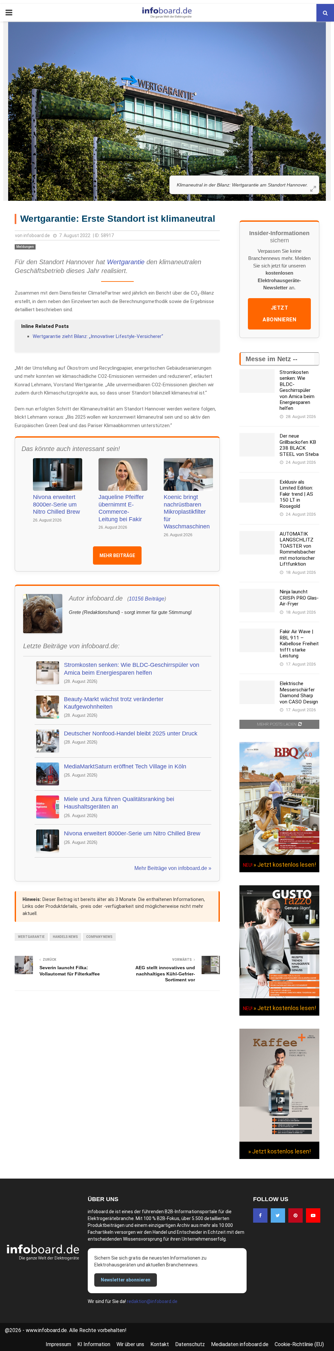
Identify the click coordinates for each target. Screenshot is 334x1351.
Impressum (58, 1344)
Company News (99, 937)
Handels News (65, 937)
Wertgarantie (125, 261)
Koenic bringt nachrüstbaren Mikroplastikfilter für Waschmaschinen (187, 512)
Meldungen (25, 247)
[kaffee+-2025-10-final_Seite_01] (279, 1140)
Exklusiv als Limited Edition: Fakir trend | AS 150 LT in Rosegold (296, 494)
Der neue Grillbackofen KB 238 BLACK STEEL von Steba (299, 445)
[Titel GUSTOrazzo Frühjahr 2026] (279, 996)
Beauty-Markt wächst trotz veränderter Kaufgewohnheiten (113, 703)
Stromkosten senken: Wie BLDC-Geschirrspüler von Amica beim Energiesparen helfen (131, 669)
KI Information (93, 1344)
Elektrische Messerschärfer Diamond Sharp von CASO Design (299, 692)
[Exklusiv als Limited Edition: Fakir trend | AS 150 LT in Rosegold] (257, 491)
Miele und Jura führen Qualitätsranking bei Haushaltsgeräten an (119, 803)
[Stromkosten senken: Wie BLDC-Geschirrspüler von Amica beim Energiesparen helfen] (257, 381)
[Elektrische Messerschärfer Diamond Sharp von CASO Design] (257, 692)
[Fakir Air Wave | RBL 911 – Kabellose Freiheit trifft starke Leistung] (257, 640)
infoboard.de (36, 235)
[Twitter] (278, 1215)
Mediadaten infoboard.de (239, 1344)
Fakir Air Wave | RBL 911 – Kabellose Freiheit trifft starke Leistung (299, 644)
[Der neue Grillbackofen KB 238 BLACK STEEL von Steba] (257, 445)
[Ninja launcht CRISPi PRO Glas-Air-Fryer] (257, 600)
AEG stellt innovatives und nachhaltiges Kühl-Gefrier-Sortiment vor (165, 973)
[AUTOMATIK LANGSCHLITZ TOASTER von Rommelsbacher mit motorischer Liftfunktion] (257, 543)
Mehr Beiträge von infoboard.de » (172, 868)
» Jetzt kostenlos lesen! (284, 864)
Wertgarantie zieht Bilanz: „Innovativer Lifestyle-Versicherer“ (98, 336)
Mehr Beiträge (117, 555)
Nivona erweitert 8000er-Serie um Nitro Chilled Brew (56, 504)
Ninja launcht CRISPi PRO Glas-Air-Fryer (299, 598)
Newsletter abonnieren (125, 1279)
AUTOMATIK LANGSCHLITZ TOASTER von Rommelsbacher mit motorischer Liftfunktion (297, 549)
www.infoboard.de (46, 1330)
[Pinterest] (295, 1215)
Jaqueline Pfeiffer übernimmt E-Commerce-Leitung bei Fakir (121, 508)
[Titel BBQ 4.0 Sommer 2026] (279, 853)
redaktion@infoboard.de (152, 1301)
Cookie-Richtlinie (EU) (299, 1344)
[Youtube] (313, 1215)
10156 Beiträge (146, 599)
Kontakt (159, 1344)
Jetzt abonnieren (279, 314)
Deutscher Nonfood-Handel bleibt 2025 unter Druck (130, 733)
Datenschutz (190, 1344)
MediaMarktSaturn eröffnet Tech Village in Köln (125, 766)
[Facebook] (260, 1215)
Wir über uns (130, 1344)
